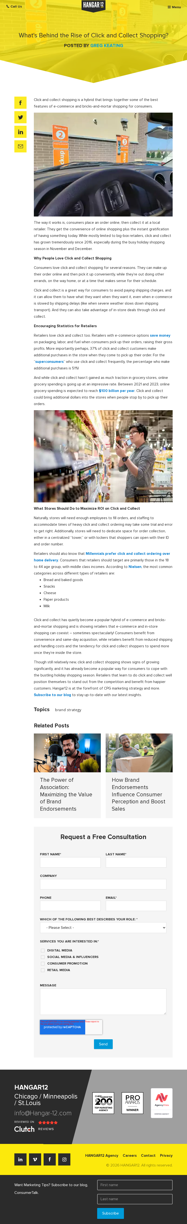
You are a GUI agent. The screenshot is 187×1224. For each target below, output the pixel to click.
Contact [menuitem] (148, 1155)
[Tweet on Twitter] (20, 117)
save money (160, 335)
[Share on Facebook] (20, 103)
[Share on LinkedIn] (20, 132)
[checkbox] (103, 958)
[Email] (20, 146)
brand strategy (68, 709)
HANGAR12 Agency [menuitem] (101, 1155)
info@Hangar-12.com (43, 1113)
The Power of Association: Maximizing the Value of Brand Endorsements (66, 795)
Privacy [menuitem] (166, 1155)
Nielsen (135, 567)
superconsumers (49, 361)
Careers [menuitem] (130, 1155)
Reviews (46, 1129)
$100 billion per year (117, 391)
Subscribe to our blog (52, 695)
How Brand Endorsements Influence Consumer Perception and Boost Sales (138, 795)
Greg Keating (106, 46)
